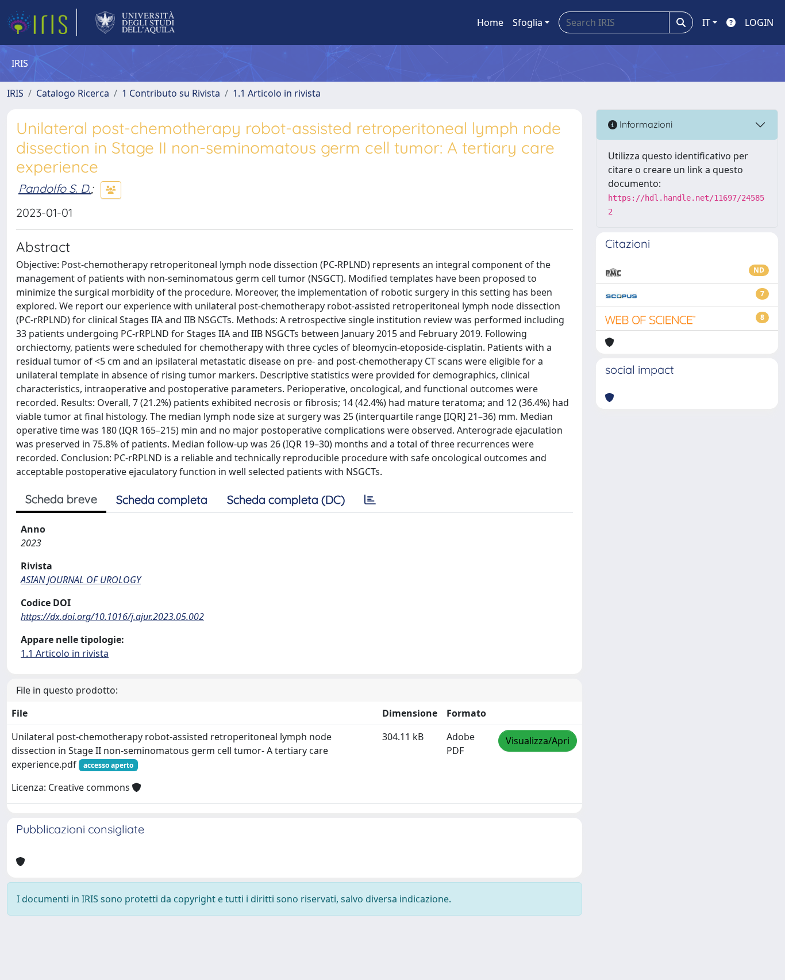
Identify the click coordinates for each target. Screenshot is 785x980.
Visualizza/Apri (537, 740)
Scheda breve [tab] (61, 499)
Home (490, 22)
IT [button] (706, 22)
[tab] (370, 500)
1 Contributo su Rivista (171, 93)
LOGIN (759, 22)
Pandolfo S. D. (54, 188)
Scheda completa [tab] (161, 499)
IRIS (15, 93)
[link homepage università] (135, 22)
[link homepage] (42, 22)
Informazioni (644, 124)
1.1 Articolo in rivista (277, 93)
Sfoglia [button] (527, 22)
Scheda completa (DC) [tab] (286, 499)
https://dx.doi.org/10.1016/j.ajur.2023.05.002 (112, 616)
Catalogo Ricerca (72, 93)
